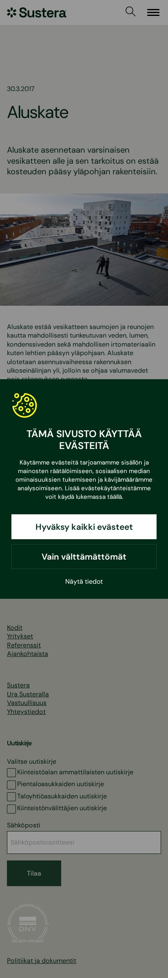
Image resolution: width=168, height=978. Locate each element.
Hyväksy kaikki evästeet (84, 526)
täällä (114, 497)
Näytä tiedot (84, 581)
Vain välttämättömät (84, 556)
